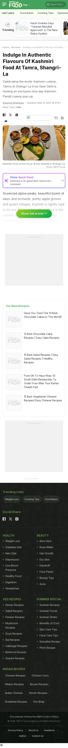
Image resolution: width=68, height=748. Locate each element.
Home (6, 47)
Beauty (43, 535)
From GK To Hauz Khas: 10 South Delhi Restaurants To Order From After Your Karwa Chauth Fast (41, 381)
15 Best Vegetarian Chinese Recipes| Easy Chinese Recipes (43, 398)
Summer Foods (48, 610)
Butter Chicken (14, 692)
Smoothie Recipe (50, 641)
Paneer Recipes (15, 617)
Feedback (49, 730)
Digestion (11, 582)
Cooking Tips (31, 499)
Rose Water (46, 547)
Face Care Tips (49, 635)
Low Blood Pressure (11, 567)
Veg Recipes (12, 599)
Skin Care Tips (48, 629)
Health (8, 535)
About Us (33, 730)
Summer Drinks (48, 617)
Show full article (32, 213)
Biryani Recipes (39, 684)
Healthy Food (13, 576)
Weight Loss (12, 499)
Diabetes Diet (13, 547)
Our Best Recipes (18, 306)
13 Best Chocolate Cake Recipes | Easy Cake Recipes (41, 335)
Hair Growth (46, 553)
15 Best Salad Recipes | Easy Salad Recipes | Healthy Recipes (41, 358)
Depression (12, 559)
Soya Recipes (13, 633)
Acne (43, 584)
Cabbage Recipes (16, 645)
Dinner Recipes (14, 604)
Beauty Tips (47, 577)
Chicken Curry (40, 675)
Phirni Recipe (47, 647)
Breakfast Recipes (16, 701)
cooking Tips (45, 13)
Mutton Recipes (14, 684)
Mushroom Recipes (11, 625)
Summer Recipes (50, 604)
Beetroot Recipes (15, 652)
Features (8, 13)
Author (22, 736)
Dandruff (45, 565)
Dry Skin (45, 559)
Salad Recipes (14, 610)
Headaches (12, 588)
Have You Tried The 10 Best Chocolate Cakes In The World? (43, 314)
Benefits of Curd (49, 623)
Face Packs (46, 571)
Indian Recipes (14, 669)
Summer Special (49, 599)
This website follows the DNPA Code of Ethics (34, 716)
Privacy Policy (15, 730)
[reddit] (6, 121)
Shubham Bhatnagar (13, 102)
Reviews (15, 47)
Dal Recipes (12, 639)
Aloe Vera (45, 541)
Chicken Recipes (15, 675)
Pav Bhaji (38, 701)
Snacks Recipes (15, 658)
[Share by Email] (56, 118)
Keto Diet (10, 553)
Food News (27, 13)
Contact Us (38, 736)
